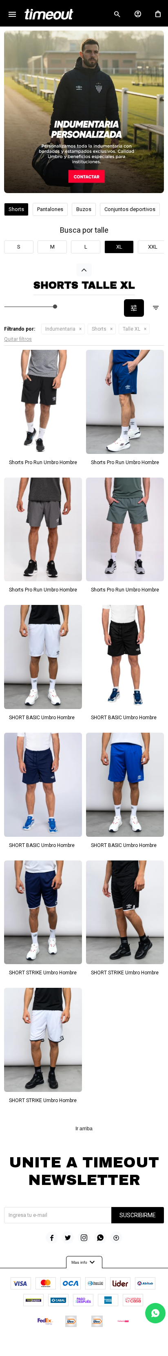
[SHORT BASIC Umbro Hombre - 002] (125, 657)
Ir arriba (84, 1128)
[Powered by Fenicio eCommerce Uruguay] (118, 1346)
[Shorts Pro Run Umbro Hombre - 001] (125, 402)
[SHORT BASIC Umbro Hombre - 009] (43, 657)
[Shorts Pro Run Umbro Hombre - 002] (43, 402)
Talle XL (131, 329)
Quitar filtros (18, 339)
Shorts (99, 329)
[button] (117, 14)
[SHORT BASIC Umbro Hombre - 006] (125, 785)
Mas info (84, 1262)
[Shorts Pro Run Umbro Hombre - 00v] (125, 530)
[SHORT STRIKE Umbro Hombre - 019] (43, 912)
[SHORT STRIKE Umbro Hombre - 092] (43, 1040)
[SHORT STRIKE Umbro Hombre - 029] (125, 912)
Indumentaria (60, 329)
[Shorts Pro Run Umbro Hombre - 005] (43, 530)
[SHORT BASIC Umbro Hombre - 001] (43, 785)
